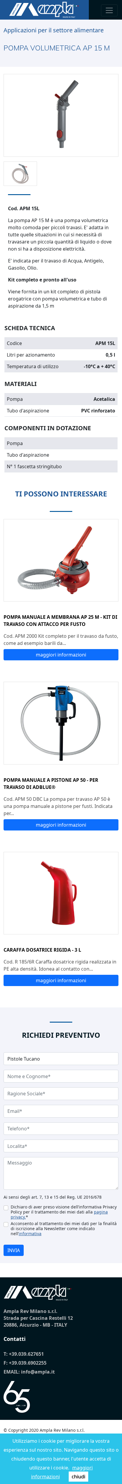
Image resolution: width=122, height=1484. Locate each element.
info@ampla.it (38, 1371)
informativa (30, 1233)
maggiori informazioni (61, 654)
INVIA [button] (13, 1250)
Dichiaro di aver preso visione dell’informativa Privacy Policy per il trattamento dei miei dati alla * (64, 1211)
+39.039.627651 (26, 1354)
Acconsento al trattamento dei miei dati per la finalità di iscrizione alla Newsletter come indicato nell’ (64, 1228)
